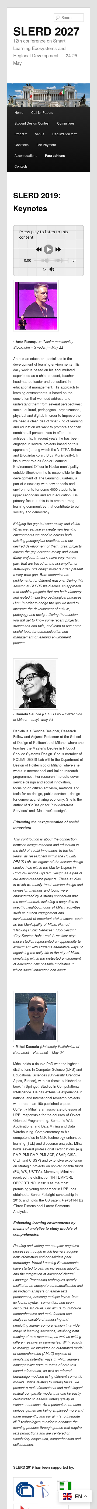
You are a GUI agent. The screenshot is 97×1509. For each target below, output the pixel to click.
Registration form (64, 134)
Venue (39, 134)
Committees (66, 123)
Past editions (55, 155)
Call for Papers (42, 112)
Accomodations (26, 155)
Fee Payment (46, 144)
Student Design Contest (32, 123)
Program (21, 134)
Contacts (21, 166)
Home (19, 112)
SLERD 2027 (46, 31)
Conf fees (22, 144)
